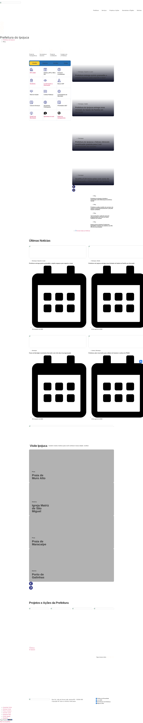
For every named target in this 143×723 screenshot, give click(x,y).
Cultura (93, 350)
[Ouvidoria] (31, 80)
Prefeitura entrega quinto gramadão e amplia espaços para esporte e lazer (51, 263)
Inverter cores (7, 712)
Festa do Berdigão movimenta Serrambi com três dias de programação (50, 353)
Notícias (139, 10)
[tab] (35, 63)
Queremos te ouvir (49, 116)
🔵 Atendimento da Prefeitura (103, 701)
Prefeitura (96, 10)
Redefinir (5, 718)
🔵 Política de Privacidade (102, 698)
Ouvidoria (32, 83)
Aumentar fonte (7, 707)
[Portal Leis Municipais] (31, 113)
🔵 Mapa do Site (100, 703)
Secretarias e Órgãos (128, 10)
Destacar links (7, 714)
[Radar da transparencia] (59, 113)
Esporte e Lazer (88, 72)
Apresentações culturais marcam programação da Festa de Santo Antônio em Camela (100, 217)
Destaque (80, 72)
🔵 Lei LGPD (99, 700)
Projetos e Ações (114, 10)
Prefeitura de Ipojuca (9, 40)
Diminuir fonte (7, 709)
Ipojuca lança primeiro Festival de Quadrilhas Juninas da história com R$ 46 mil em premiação (101, 226)
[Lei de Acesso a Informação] (45, 80)
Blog (95, 195)
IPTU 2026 (33, 72)
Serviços (104, 10)
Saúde (86, 104)
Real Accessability (5, 721)
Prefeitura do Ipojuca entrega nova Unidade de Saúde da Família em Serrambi (111, 263)
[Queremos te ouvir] (45, 113)
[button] (93, 187)
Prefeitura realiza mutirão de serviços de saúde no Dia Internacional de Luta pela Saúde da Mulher (102, 208)
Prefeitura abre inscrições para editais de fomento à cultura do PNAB (109, 353)
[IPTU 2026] (31, 69)
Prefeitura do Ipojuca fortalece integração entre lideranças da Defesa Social (101, 200)
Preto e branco (7, 711)
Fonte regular (6, 716)
